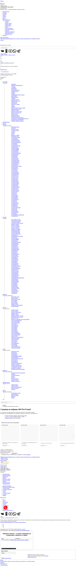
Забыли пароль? (8, 558)
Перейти (2, 562)
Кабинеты (5, 294)
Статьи (4, 504)
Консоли (4, 481)
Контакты (5, 35)
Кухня (4, 349)
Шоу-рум (5, 18)
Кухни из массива (6, 482)
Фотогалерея (5, 502)
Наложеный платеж (9, 33)
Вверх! (1, 560)
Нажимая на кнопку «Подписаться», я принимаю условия (16, 454)
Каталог (2, 40)
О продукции (5, 505)
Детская (4, 307)
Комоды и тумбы (6, 480)
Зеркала (4, 477)
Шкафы (4, 495)
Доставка (5, 12)
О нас (4, 17)
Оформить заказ (3, 69)
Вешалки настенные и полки (9, 487)
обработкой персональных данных (19, 540)
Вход (1, 37)
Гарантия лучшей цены (10, 31)
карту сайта (24, 415)
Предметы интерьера (7, 485)
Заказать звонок (3, 53)
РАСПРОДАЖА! (6, 122)
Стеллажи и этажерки (7, 489)
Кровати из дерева (6, 479)
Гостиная (5, 124)
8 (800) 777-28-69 (3, 55)
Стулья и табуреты (6, 493)
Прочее (4, 390)
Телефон (18, 538)
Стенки (4, 490)
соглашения (28, 454)
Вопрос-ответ (8, 25)
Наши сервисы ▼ (6, 19)
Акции (4, 15)
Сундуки (4, 494)
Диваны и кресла (6, 382)
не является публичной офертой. (23, 530)
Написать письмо (8, 418)
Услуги (4, 500)
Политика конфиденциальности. (7, 522)
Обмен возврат (8, 24)
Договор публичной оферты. (20, 522)
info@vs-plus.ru (3, 466)
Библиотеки (5, 476)
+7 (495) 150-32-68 (11, 55)
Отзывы (4, 16)
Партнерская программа (8, 510)
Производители (6, 11)
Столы (4, 491)
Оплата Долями (8, 23)
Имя (2, 538)
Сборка (6, 27)
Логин (2, 552)
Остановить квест (4, 564)
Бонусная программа (9, 29)
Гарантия (5, 13)
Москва (2, 1)
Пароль (2, 553)
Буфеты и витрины (7, 475)
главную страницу (13, 415)
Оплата (6, 22)
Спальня (4, 217)
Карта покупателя (8, 28)
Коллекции (5, 81)
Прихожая (5, 370)
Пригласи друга (8, 34)
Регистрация (5, 37)
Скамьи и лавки (6, 488)
